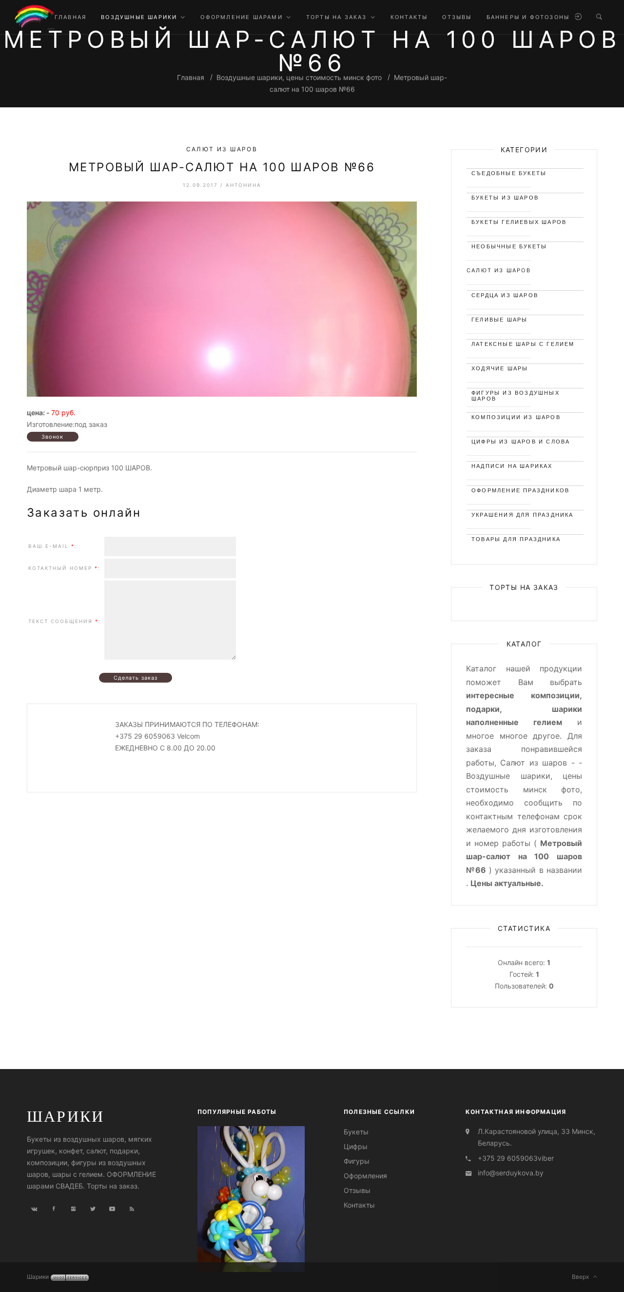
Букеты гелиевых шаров (518, 222)
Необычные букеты (509, 246)
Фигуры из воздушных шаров (515, 394)
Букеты (356, 1131)
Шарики (65, 1116)
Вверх (582, 1276)
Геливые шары (499, 320)
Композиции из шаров (516, 417)
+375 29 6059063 (508, 1158)
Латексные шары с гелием (523, 344)
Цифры (356, 1146)
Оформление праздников (520, 490)
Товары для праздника (516, 539)
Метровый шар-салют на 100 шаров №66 (222, 167)
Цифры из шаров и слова (520, 441)
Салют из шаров (222, 149)
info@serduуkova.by (511, 1173)
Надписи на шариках (512, 466)
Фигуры (357, 1161)
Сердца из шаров (504, 295)
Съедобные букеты (508, 173)
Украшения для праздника (522, 515)
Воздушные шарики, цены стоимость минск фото (299, 77)
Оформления (365, 1175)
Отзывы (357, 1190)
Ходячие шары (499, 368)
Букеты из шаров (505, 198)
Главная (190, 77)
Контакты (359, 1205)
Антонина (243, 185)
